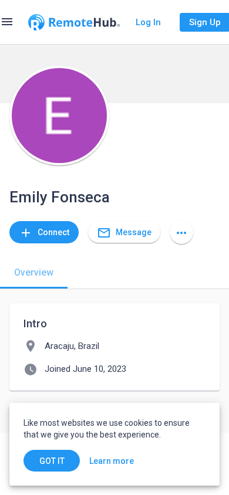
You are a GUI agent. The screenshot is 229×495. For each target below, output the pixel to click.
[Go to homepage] (74, 22)
